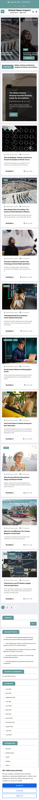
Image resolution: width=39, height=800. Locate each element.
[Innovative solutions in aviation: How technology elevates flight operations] (19, 39)
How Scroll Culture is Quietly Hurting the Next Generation (18, 424)
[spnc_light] (36, 12)
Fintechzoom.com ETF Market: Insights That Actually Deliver (17, 584)
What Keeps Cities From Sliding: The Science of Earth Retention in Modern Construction (16, 211)
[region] (19, 783)
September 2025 (10, 697)
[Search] (33, 12)
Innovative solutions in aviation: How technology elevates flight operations (18, 54)
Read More (9, 58)
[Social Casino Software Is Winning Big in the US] (19, 350)
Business (7, 286)
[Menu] (2, 11)
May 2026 (8, 693)
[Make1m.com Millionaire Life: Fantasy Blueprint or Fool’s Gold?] (19, 512)
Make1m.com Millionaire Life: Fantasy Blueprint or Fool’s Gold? (17, 532)
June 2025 (9, 706)
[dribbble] (19, 6)
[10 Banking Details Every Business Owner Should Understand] (19, 296)
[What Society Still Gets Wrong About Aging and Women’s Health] (19, 458)
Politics (20, 501)
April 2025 (8, 714)
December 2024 (10, 722)
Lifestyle (7, 393)
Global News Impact (19, 10)
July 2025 (8, 701)
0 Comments (25, 154)
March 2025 (9, 718)
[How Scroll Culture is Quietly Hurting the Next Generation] (19, 404)
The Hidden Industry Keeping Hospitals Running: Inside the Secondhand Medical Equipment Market (20, 95)
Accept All (19, 786)
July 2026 (8, 689)
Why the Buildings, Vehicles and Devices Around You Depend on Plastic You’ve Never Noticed (18, 159)
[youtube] (24, 6)
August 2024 (9, 726)
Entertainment (8, 340)
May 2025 (8, 710)
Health (6, 447)
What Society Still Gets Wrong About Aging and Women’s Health (16, 478)
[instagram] (22, 6)
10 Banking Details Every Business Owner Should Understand (15, 317)
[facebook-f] (15, 6)
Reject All (19, 796)
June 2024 (9, 735)
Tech (6, 50)
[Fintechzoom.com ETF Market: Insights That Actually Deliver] (19, 564)
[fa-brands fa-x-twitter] (17, 6)
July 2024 (8, 730)
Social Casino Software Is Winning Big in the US (18, 371)
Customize (19, 791)
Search (8, 618)
